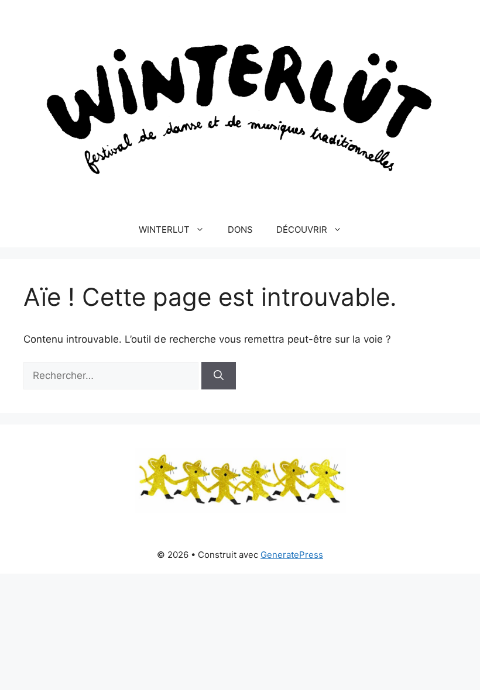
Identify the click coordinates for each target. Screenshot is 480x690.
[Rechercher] (218, 376)
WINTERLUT (164, 229)
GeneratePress (291, 554)
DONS (240, 229)
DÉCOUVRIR (301, 229)
